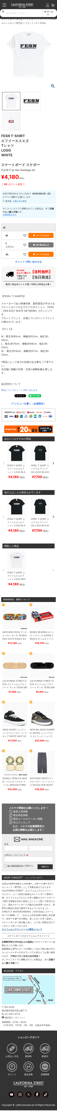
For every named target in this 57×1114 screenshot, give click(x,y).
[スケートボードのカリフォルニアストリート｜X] (29, 1096)
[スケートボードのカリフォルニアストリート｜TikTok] (46, 1096)
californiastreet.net (25, 1105)
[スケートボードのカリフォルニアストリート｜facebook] (37, 1096)
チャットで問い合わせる (28, 261)
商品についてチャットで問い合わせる (19, 390)
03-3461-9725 (12, 1014)
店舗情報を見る (10, 215)
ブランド (29, 23)
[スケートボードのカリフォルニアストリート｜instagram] (20, 1096)
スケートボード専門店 (11, 19)
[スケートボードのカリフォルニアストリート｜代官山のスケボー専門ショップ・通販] (22, 6)
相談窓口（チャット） (15, 1017)
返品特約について (11, 383)
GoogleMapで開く (12, 978)
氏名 (6, 844)
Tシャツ (40, 19)
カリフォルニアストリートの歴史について (22, 929)
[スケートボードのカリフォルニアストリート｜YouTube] (12, 1096)
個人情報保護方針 (15, 866)
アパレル (29, 19)
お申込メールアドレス (16, 855)
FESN (53, 19)
